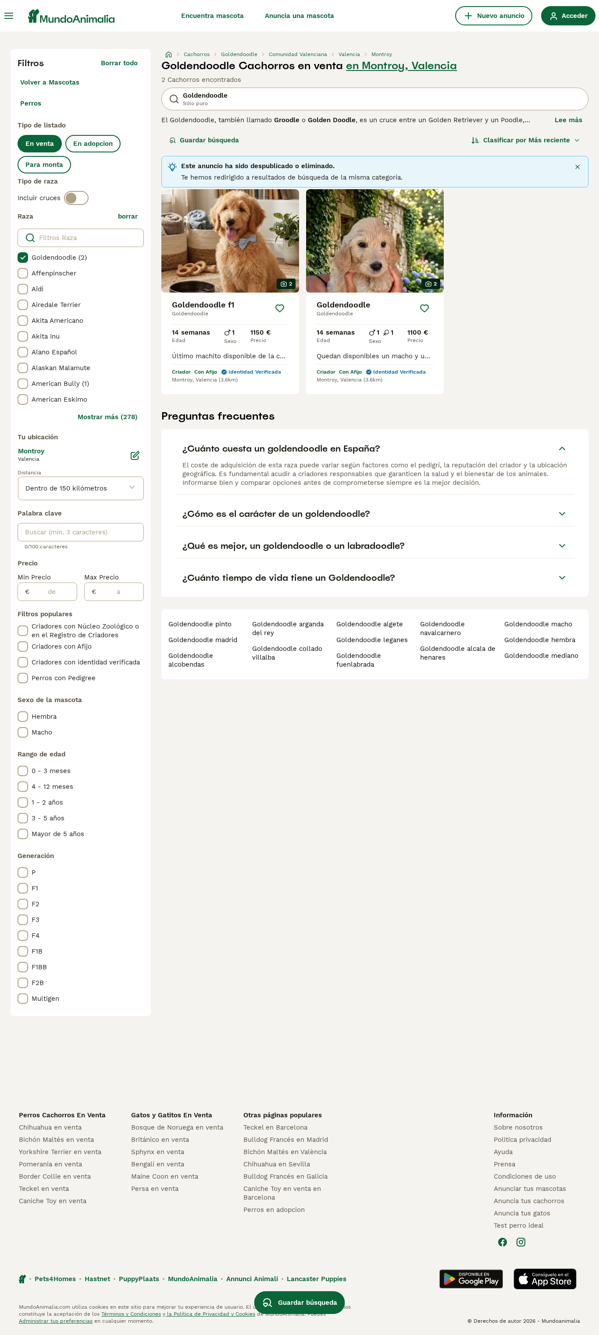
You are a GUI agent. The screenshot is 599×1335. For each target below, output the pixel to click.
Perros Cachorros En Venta (62, 1115)
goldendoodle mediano (541, 656)
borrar (128, 216)
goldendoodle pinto (200, 624)
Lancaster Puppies (316, 1279)
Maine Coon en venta (164, 1176)
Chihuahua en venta (50, 1127)
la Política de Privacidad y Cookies (210, 1314)
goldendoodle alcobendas (190, 660)
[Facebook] (502, 1242)
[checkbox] (23, 257)
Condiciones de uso (525, 1176)
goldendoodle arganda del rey (288, 628)
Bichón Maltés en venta (56, 1140)
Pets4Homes (55, 1279)
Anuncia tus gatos (522, 1213)
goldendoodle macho (538, 624)
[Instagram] (521, 1242)
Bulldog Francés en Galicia (285, 1176)
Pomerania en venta (50, 1164)
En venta (39, 144)
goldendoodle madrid (202, 640)
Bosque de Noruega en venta (177, 1127)
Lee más (568, 120)
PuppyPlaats (139, 1279)
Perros (30, 103)
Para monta (44, 165)
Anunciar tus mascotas (530, 1189)
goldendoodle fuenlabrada (358, 660)
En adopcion (93, 144)
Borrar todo (119, 63)
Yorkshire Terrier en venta (60, 1152)
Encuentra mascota (212, 16)
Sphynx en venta (157, 1152)
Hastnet (97, 1279)
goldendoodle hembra (539, 640)
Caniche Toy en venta (52, 1201)
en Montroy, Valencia (401, 66)
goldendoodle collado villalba (287, 653)
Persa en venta (154, 1189)
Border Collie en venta (55, 1176)
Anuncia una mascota (299, 16)
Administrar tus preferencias (56, 1321)
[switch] (76, 198)
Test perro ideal (519, 1225)
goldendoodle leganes (372, 640)
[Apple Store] (545, 1278)
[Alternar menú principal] (9, 16)
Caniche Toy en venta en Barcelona (282, 1193)
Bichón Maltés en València (285, 1152)
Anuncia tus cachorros (529, 1201)
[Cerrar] (577, 167)
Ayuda (503, 1152)
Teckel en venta (44, 1189)
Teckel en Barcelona (275, 1127)
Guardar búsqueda (209, 140)
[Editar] (135, 455)
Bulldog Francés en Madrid (285, 1140)
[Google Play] (471, 1278)
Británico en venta (160, 1140)
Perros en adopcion (274, 1210)
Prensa (504, 1164)
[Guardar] (280, 308)
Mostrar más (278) (108, 417)
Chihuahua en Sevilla (276, 1164)
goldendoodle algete (369, 624)
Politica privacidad (522, 1140)
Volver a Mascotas (49, 82)
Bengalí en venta (157, 1164)
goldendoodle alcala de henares (458, 653)
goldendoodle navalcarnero (442, 628)
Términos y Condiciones (131, 1314)
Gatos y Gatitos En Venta (171, 1115)
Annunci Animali (252, 1279)
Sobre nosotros (518, 1127)
